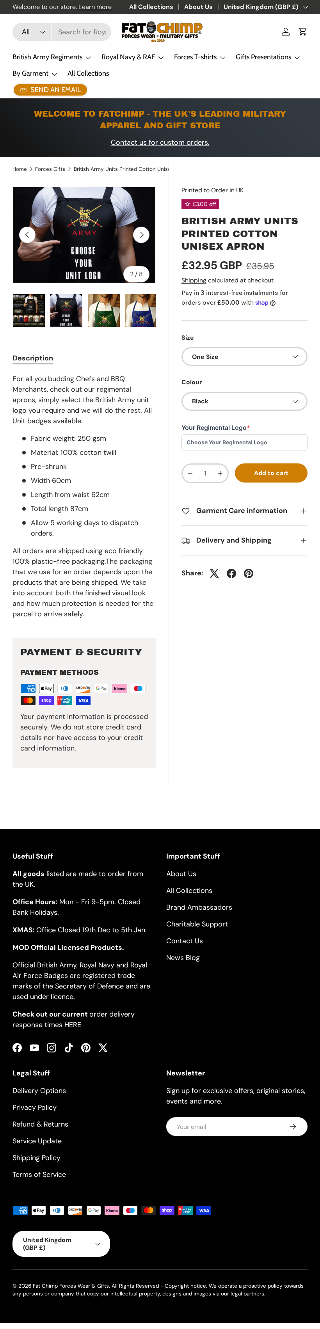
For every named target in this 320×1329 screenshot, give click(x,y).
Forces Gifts (50, 169)
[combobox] (61, 32)
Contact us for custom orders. (160, 142)
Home (19, 169)
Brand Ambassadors (199, 907)
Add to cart (271, 473)
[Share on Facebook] (231, 573)
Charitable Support (197, 924)
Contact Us (184, 941)
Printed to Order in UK (212, 190)
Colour (191, 382)
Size (187, 338)
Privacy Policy (34, 1107)
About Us (198, 7)
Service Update (37, 1141)
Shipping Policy (36, 1157)
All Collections (151, 7)
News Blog (183, 957)
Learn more (95, 7)
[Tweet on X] (214, 573)
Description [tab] (32, 358)
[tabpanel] (84, 496)
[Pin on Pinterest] (248, 573)
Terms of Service (39, 1174)
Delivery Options (39, 1090)
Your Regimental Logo (215, 428)
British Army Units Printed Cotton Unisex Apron (126, 169)
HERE (72, 1024)
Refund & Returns (40, 1124)
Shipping (193, 280)
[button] (302, 31)
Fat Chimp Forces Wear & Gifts (71, 1286)
